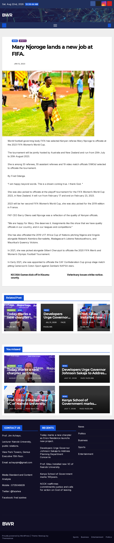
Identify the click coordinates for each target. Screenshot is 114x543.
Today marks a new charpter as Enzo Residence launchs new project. (55, 438)
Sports (23, 41)
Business (11, 310)
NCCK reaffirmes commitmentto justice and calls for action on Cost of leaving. (56, 486)
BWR (7, 15)
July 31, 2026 (70, 378)
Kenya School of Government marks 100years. (78, 403)
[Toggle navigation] (55, 25)
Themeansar (7, 538)
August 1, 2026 (17, 378)
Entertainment (85, 454)
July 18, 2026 (15, 409)
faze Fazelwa (34, 378)
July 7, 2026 (70, 409)
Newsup (42, 536)
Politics (82, 433)
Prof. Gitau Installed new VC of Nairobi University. (27, 402)
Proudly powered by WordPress (16, 536)
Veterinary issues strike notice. (85, 274)
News (15, 41)
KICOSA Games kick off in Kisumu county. (30, 276)
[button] (105, 25)
